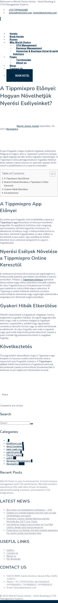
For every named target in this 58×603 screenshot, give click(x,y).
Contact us (12, 553)
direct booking (15, 446)
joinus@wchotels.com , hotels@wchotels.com (33, 12)
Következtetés (11, 193)
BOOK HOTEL (22, 75)
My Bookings (13, 558)
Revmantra (12, 128)
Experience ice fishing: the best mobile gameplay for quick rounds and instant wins (32, 532)
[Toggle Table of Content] (51, 174)
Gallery (10, 550)
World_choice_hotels (28, 126)
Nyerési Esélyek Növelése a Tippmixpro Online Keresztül (26, 184)
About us (11, 555)
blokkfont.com (15, 443)
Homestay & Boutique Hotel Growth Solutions (35, 53)
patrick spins (14, 452)
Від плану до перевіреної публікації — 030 (29, 509)
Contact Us (16, 68)
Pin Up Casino (14, 455)
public (11, 457)
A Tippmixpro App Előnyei (16, 178)
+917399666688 (18, 9)
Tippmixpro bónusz (33, 279)
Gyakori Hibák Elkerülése (16, 189)
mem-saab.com (15, 449)
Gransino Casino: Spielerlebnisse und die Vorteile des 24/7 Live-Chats (27, 520)
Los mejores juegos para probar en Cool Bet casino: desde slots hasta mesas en (29, 526)
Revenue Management (19, 460)
